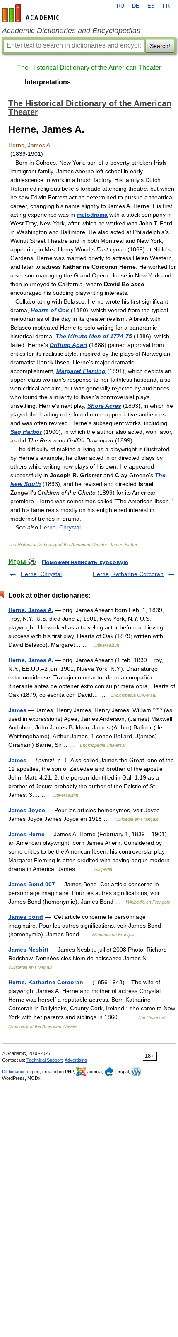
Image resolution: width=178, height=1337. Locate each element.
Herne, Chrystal (60, 527)
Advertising (76, 1059)
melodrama (92, 214)
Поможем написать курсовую (85, 562)
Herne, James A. (30, 610)
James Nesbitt (28, 949)
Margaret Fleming (81, 371)
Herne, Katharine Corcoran (128, 574)
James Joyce (26, 810)
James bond (25, 917)
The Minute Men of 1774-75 (93, 336)
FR (166, 6)
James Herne (26, 834)
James (17, 710)
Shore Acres (104, 405)
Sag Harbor (26, 431)
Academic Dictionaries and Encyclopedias (71, 30)
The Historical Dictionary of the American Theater (89, 67)
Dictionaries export (21, 1071)
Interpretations (48, 82)
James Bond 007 (31, 884)
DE (136, 6)
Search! (160, 46)
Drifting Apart (68, 345)
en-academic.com (32, 13)
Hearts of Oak (50, 310)
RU (120, 6)
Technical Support (44, 1059)
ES (151, 6)
